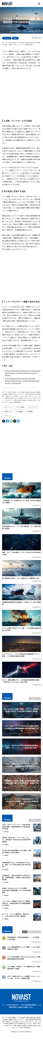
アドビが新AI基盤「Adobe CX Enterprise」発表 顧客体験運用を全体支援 (23, 958)
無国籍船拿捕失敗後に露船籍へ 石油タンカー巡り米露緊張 (21, 603)
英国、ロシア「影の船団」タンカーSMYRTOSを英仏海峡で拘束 (21, 553)
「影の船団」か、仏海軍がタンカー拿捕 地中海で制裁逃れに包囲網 (21, 501)
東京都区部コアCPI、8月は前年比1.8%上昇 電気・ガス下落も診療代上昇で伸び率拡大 (16, 864)
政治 (15, 38)
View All (34, 698)
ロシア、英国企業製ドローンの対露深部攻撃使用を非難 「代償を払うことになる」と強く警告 (21, 681)
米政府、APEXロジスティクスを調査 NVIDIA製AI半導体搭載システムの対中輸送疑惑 (16, 890)
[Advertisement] (21, 93)
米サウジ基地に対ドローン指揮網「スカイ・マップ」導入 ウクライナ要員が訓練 (23, 977)
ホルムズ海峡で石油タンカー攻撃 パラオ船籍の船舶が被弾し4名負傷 (21, 629)
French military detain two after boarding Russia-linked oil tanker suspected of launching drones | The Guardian (22, 380)
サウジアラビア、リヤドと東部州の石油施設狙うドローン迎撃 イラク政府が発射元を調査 (21, 655)
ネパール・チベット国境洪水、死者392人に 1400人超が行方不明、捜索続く (16, 915)
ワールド (6, 38)
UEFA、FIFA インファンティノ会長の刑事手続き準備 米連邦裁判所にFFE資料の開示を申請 (16, 827)
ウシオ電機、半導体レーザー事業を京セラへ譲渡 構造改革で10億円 (23, 968)
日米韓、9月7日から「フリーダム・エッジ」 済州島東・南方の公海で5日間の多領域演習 (16, 839)
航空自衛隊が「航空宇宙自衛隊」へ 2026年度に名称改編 (23, 938)
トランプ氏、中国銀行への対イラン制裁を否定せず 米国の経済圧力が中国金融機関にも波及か (16, 903)
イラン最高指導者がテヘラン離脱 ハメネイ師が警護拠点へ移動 (23, 948)
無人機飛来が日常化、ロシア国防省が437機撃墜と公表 (20, 578)
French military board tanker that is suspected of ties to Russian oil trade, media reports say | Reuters (23, 373)
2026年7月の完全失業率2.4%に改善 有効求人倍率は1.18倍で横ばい (16, 851)
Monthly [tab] (37, 932)
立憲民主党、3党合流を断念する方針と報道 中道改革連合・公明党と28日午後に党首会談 (16, 877)
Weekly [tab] (30, 932)
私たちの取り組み (15, 402)
